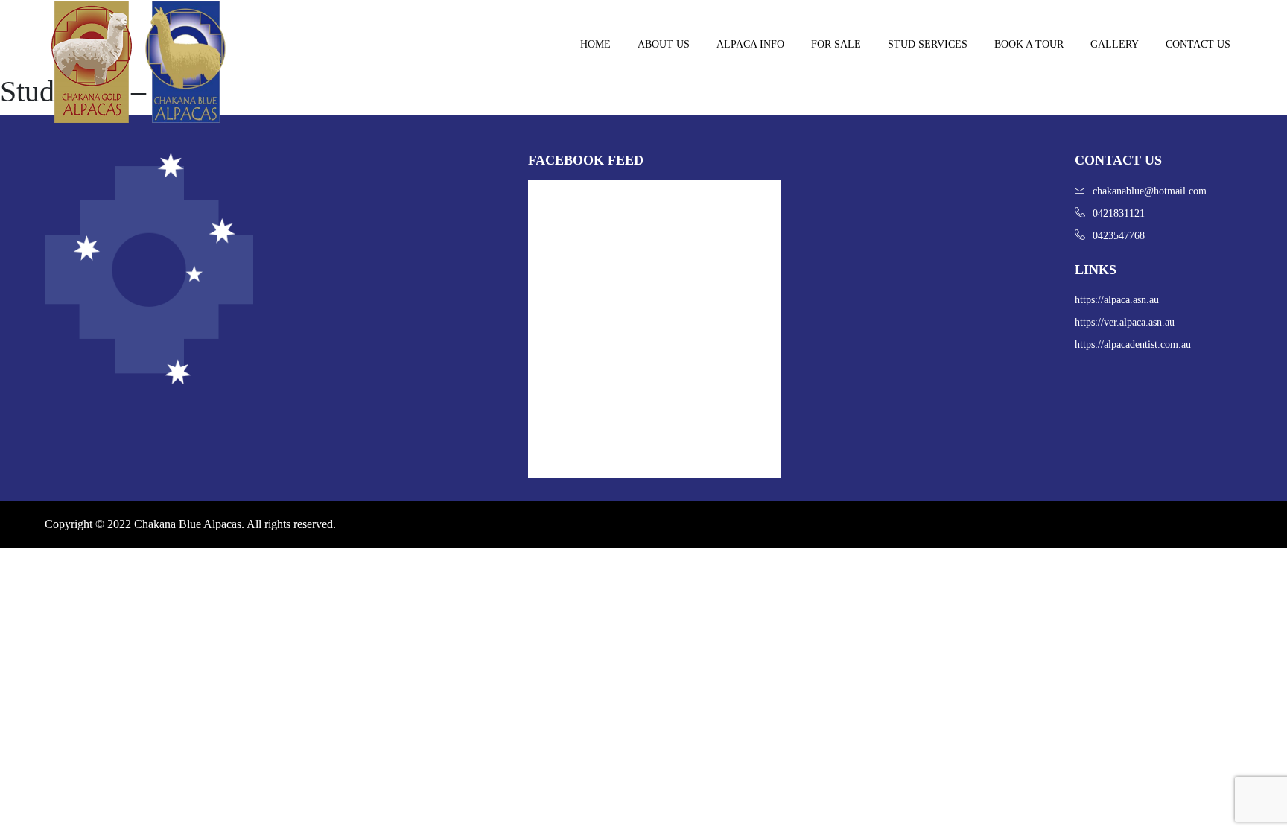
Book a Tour (1029, 44)
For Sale (836, 44)
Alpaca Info (750, 44)
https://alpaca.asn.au (1117, 299)
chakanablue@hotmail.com (1150, 191)
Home (595, 44)
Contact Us (1198, 44)
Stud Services (927, 44)
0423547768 (1119, 235)
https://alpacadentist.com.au (1133, 344)
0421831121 (1119, 213)
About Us (664, 44)
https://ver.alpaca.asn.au (1125, 322)
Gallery (1114, 44)
